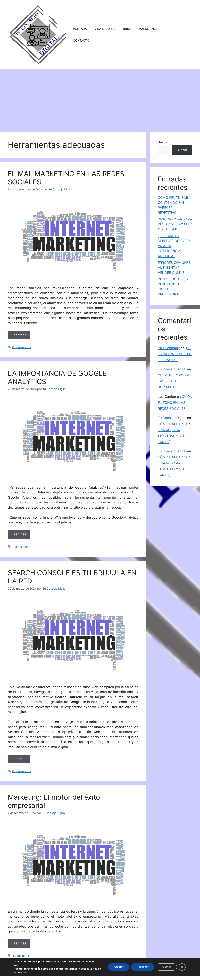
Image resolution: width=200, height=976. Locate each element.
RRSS (127, 29)
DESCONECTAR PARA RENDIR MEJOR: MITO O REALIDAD (175, 224)
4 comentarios (21, 955)
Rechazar (142, 967)
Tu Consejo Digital (172, 369)
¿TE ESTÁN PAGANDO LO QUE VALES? (175, 354)
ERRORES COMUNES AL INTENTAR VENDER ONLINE (174, 268)
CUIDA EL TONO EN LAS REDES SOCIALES (173, 381)
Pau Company (169, 348)
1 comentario (20, 546)
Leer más (19, 335)
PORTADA (80, 29)
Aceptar (118, 967)
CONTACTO (81, 40)
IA (165, 29)
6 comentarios (21, 347)
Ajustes (166, 967)
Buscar (163, 142)
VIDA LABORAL (105, 29)
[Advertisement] (100, 98)
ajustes (22, 972)
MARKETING (147, 29)
